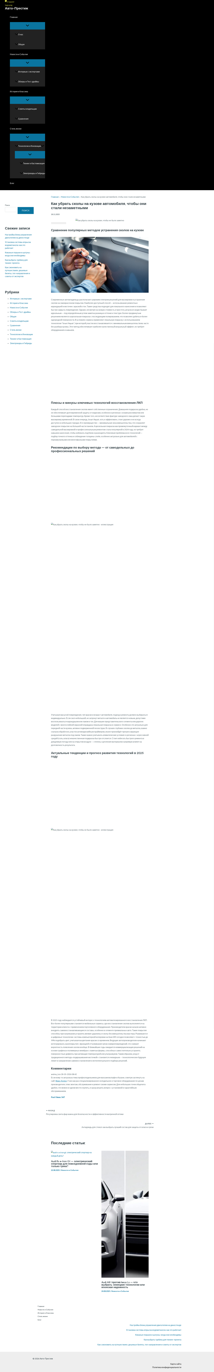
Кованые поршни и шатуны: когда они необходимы (158, 1335)
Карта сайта (175, 1364)
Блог (12, 183)
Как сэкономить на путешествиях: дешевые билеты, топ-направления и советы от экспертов (139, 1344)
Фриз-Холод (61, 1081)
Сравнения (23, 119)
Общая (21, 44)
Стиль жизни (15, 128)
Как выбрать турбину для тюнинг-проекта (162, 1339)
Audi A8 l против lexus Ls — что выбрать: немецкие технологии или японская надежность (123, 1285)
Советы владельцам (27, 109)
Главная (14, 17)
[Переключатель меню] (27, 25)
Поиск (7, 205)
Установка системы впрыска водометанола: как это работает (18, 245)
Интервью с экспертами (29, 71)
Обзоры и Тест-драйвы (28, 81)
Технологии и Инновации (29, 146)
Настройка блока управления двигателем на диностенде (155, 1325)
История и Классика (19, 91)
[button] (19, 17)
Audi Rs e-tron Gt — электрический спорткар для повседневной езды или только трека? (74, 1164)
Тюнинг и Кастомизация (34, 163)
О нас (20, 34)
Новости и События (19, 54)
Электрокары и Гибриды (34, 173)
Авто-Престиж (16, 8)
